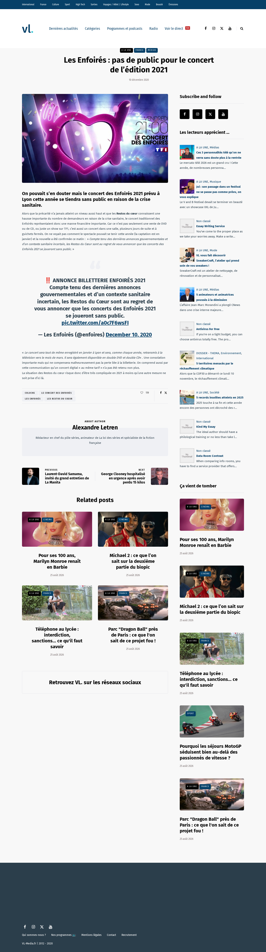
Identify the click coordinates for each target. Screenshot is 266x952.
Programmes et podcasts (124, 28)
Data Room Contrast (209, 456)
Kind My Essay (205, 426)
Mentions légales (91, 935)
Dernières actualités (63, 28)
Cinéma (47, 519)
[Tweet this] (165, 393)
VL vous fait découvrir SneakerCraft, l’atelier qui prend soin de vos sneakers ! (209, 260)
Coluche (30, 393)
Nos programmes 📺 (63, 935)
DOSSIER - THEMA (207, 353)
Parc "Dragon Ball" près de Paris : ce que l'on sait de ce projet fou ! (133, 635)
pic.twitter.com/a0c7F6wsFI (95, 323)
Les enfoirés (33, 399)
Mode (147, 4)
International (28, 4)
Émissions (173, 4)
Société (214, 392)
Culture (55, 4)
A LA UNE (126, 50)
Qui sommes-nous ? (34, 935)
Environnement (231, 353)
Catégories (92, 28)
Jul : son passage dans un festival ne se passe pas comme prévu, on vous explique (210, 192)
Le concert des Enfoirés (56, 393)
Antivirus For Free (207, 329)
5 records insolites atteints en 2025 (219, 397)
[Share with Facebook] (160, 393)
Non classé (203, 221)
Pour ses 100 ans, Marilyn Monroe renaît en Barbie (57, 561)
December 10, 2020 (129, 334)
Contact (111, 935)
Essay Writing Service (210, 226)
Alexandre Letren (95, 427)
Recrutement (129, 935)
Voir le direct (177, 28)
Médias (152, 50)
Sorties (94, 4)
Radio (153, 28)
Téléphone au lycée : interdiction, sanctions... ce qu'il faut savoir (57, 637)
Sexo (137, 4)
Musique (215, 181)
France (43, 4)
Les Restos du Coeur (60, 399)
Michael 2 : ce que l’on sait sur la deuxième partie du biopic (133, 561)
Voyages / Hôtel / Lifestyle (116, 4)
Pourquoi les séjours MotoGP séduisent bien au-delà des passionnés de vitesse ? (210, 752)
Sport (67, 4)
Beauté (159, 4)
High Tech (80, 4)
